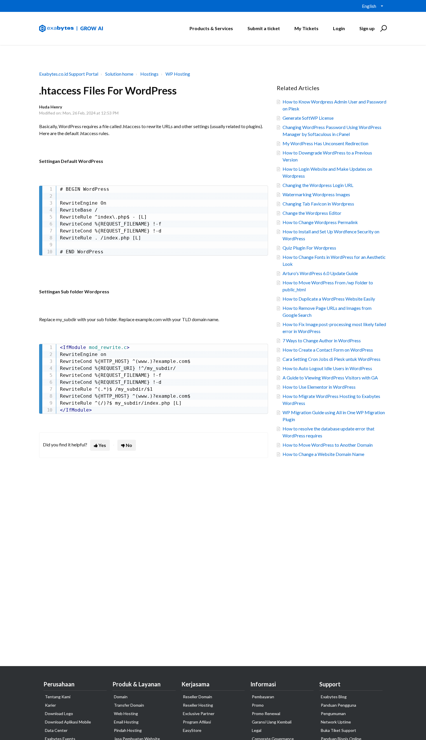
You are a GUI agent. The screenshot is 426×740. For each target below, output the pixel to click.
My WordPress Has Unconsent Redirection (325, 143)
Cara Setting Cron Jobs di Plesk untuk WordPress (332, 359)
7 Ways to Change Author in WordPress (322, 340)
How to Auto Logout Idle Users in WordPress (327, 368)
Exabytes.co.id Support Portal (68, 74)
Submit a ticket (263, 28)
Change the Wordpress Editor (312, 213)
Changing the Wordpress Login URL (318, 185)
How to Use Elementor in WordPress (319, 387)
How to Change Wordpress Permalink (320, 222)
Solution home (119, 74)
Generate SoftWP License (308, 118)
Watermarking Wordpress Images (316, 194)
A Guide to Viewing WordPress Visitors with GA (330, 377)
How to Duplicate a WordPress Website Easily (329, 298)
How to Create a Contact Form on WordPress (328, 349)
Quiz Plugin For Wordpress (309, 247)
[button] (382, 28)
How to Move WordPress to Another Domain (328, 445)
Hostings (149, 74)
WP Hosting (177, 74)
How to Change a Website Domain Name (323, 454)
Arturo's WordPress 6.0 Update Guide (320, 273)
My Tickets (306, 28)
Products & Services (211, 28)
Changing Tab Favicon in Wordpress (318, 203)
